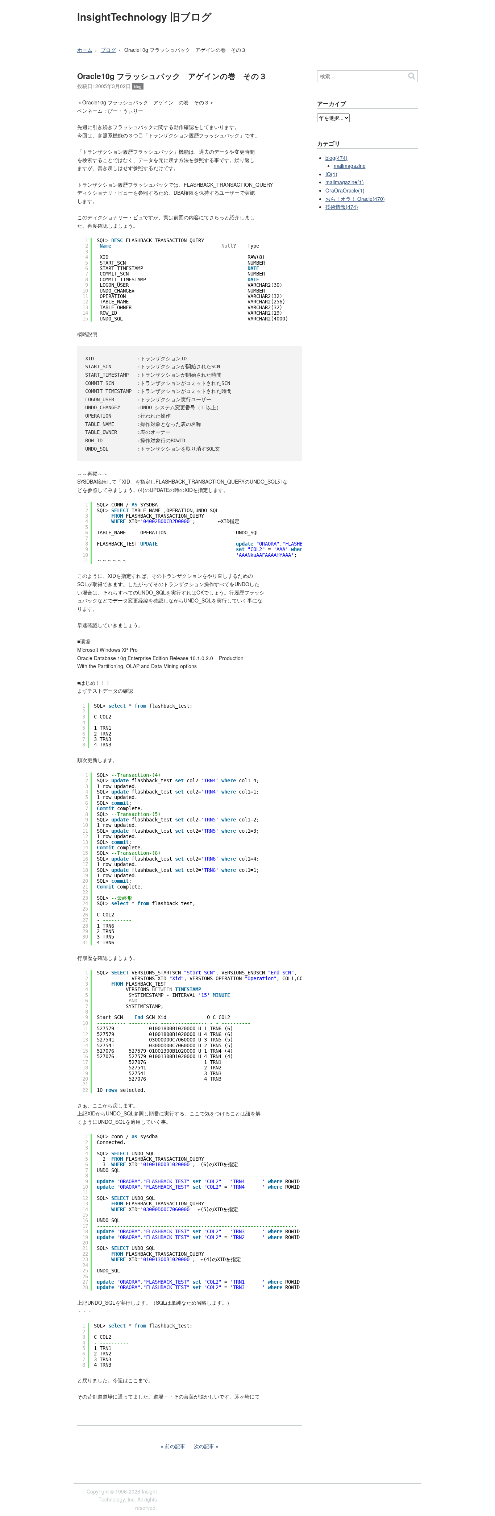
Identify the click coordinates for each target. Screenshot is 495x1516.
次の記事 (204, 1446)
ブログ (108, 49)
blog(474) (336, 157)
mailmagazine (350, 165)
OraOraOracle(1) (345, 190)
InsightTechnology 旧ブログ (144, 16)
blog (137, 86)
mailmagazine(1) (344, 182)
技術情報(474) (341, 206)
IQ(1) (331, 174)
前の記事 (175, 1446)
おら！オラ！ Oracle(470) (355, 198)
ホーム (84, 49)
